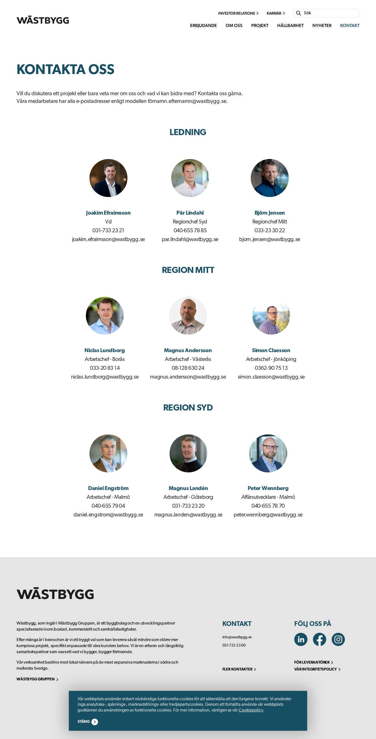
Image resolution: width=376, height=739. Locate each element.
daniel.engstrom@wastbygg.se (108, 515)
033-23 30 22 (270, 231)
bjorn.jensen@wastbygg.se (269, 239)
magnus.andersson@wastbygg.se (188, 377)
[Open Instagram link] (340, 644)
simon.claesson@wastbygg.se (271, 377)
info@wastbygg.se (237, 637)
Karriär (274, 13)
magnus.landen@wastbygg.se (188, 515)
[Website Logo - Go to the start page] (43, 19)
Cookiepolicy (251, 710)
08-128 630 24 (188, 368)
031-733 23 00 (234, 646)
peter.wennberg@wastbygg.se (268, 515)
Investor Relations (236, 13)
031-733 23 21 (108, 231)
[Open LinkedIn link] (303, 644)
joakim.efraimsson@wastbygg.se (108, 239)
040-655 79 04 (108, 506)
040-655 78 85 (190, 231)
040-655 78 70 (268, 506)
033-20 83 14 (104, 368)
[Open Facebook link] (322, 644)
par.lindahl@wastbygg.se (190, 239)
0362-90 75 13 (271, 368)
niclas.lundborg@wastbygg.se (105, 377)
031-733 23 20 (188, 506)
